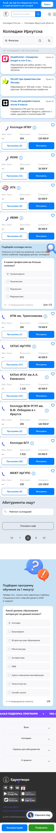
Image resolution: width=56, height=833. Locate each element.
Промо (48, 57)
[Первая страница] (12, 538)
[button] (28, 728)
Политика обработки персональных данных (21, 811)
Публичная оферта (11, 807)
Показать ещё (28, 525)
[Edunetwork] (6, 14)
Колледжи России (11, 23)
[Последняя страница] (44, 538)
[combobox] (25, 14)
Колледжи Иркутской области (39, 23)
